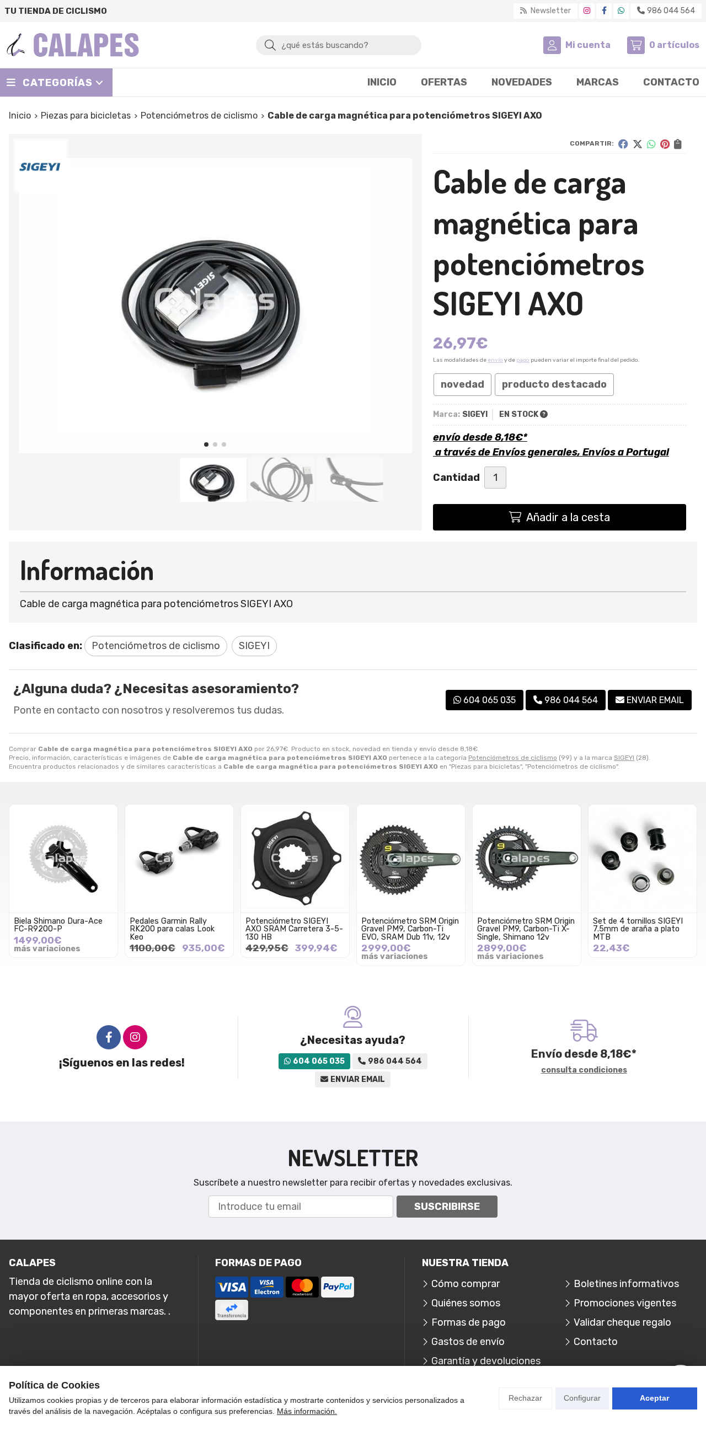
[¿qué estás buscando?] (338, 45)
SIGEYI (624, 758)
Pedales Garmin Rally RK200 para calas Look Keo (172, 929)
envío (495, 360)
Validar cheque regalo (622, 1322)
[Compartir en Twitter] (638, 143)
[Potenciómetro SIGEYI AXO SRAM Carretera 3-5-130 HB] (295, 859)
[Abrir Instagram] (587, 10)
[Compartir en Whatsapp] (651, 143)
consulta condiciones (584, 1070)
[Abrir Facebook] (604, 10)
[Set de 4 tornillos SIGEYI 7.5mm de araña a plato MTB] (643, 859)
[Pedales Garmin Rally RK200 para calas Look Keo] (179, 859)
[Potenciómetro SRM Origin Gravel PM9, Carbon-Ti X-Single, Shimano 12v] (527, 859)
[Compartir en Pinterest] (665, 143)
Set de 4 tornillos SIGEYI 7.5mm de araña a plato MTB (638, 929)
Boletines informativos (626, 1284)
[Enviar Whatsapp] (621, 10)
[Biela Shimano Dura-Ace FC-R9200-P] (63, 859)
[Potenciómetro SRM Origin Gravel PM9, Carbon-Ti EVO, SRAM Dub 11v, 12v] (411, 859)
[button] (206, 444)
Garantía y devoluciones (486, 1361)
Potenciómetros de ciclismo (512, 758)
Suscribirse (447, 1206)
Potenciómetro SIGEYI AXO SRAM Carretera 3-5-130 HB (294, 929)
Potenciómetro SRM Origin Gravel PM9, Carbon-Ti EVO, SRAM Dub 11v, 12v (410, 929)
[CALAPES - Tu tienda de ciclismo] (73, 45)
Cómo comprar (465, 1284)
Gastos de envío (468, 1342)
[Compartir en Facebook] (623, 143)
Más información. (307, 1411)
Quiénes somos (465, 1303)
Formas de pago (468, 1322)
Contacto (596, 1342)
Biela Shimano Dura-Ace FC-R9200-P (58, 925)
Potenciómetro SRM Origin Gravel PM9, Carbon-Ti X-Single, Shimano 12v (526, 929)
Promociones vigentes (625, 1303)
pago (523, 360)
